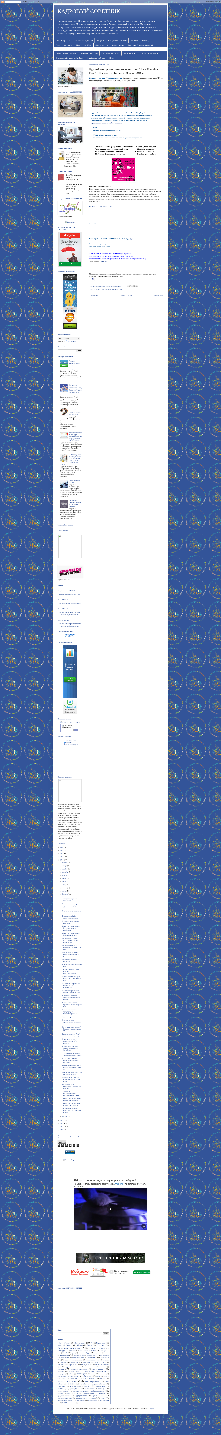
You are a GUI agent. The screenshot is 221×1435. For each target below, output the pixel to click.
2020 (62, 847)
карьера (61, 1369)
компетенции (97, 1369)
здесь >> (103, 261)
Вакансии (134, 40)
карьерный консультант (79, 1369)
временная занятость (92, 1360)
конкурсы (61, 1371)
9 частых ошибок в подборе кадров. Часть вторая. (71, 1104)
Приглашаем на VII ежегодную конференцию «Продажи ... (71, 1086)
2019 (62, 850)
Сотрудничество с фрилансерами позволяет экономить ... (71, 1022)
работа (86, 1386)
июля (64, 878)
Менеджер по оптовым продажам (69, 960)
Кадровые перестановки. (70, 1017)
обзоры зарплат (73, 1376)
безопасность (91, 1355)
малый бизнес (74, 1371)
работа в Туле (100, 1386)
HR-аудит (100, 40)
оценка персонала (89, 1378)
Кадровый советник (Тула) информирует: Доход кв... (72, 1035)
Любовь (92, 1348)
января (64, 1116)
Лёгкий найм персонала (83, 40)
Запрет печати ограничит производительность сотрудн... (70, 1060)
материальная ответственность (95, 1371)
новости (102, 1374)
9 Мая (59, 1343)
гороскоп (63, 1362)
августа (65, 875)
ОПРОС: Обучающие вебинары (70, 603)
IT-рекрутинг (100, 1343)
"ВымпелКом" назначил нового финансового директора (75, 503)
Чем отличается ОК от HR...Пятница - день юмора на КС (69, 940)
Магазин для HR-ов (84, 45)
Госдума (89, 1345)
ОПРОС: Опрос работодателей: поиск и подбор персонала (70, 613)
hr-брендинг (68, 1345)
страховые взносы (88, 1393)
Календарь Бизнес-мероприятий (140, 45)
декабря (65, 863)
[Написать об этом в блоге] (130, 286)
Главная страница (63, 40)
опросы (106, 1376)
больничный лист (78, 1358)
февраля (65, 894)
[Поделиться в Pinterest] (137, 286)
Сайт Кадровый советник (66, 53)
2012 (62, 1130)
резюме (61, 1388)
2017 (62, 857)
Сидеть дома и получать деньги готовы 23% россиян (70, 1041)
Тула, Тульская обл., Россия (113, 289)
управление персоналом (85, 1398)
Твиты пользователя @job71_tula (69, 594)
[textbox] (124, 83)
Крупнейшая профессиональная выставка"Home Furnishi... (71, 1093)
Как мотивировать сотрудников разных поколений (69, 899)
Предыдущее (158, 295)
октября (65, 869)
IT (91, 1343)
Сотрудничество (101, 45)
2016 (62, 860)
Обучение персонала (64, 45)
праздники (61, 1386)
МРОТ (103, 1348)
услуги (103, 1398)
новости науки (62, 1376)
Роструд (93, 1350)
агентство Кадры (84, 1353)
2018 (62, 853)
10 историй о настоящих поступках (70, 922)
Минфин (73, 1351)
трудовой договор (64, 1396)
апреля (64, 888)
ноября (64, 866)
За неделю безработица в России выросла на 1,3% (71, 991)
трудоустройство (81, 1395)
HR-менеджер (80, 1342)
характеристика (92, 1400)
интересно (85, 1364)
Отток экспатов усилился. (74, 481)
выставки (106, 1360)
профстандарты (75, 1386)
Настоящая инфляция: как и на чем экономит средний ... (71, 1067)
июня (64, 881)
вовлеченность (77, 1360)
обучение (87, 1376)
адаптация (98, 1353)
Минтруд (61, 1350)
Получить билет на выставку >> (102, 206)
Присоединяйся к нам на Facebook (69, 58)
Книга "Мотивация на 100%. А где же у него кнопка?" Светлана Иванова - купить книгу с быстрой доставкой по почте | (73, 158)
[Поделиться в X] (132, 286)
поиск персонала (92, 1381)
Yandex (60, 1345)
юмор (64, 1402)
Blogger (151, 1408)
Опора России (83, 1351)
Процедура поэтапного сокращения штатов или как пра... (71, 998)
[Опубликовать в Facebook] (134, 286)
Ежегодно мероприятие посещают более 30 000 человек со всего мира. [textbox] (119, 121)
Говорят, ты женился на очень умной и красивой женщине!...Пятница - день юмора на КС (71, 390)
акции (107, 1353)
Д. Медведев (100, 1345)
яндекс (74, 1403)
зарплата (72, 1364)
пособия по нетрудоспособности (93, 1384)
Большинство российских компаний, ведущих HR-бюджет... (71, 1079)
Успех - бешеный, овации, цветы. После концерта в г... (71, 954)
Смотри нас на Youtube (111, 53)
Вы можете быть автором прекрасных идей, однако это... (71, 906)
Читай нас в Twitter (131, 53)
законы (60, 1364)
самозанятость (89, 1389)
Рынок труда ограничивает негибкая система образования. (75, 412)
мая (63, 885)
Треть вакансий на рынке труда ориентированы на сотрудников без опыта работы (75, 436)
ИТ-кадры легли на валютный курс (72, 965)
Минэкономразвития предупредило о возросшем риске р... (70, 1012)
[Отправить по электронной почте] (128, 286)
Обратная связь (118, 45)
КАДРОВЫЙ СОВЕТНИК (89, 11)
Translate (73, 341)
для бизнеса (99, 1362)
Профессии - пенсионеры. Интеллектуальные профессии (71, 928)
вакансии (91, 1357)
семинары (101, 1388)
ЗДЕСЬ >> (132, 239)
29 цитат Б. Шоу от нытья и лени (71, 912)
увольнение (98, 1395)
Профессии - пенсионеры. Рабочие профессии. (71, 934)
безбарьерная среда (79, 1355)
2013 (62, 1127)
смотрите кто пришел (80, 1391)
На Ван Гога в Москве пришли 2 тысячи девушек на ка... (72, 1005)
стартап (75, 1393)
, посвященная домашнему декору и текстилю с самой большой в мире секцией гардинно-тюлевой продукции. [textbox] (121, 115)
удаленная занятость (64, 1398)
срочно (68, 1393)
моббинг (71, 1374)
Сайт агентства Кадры (89, 53)
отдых (63, 1378)
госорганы (74, 1362)
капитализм (102, 1367)
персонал (72, 1381)
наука (93, 1374)
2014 (62, 1123)
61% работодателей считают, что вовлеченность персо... (72, 1054)
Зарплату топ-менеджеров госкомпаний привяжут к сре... (71, 978)
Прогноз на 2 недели (71, 745)
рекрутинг (74, 1388)
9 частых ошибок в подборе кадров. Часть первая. (71, 1099)
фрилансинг (81, 1400)
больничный (65, 1358)
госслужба (86, 1362)
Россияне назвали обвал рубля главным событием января (71, 1110)
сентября (65, 872)
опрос (98, 1376)
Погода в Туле (71, 740)
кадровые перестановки (73, 1367)
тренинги (102, 1393)
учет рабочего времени (65, 1400)
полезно (71, 1383)
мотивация (81, 1373)
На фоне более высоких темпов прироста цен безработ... (70, 1048)
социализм (60, 1393)
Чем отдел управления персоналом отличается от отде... (71, 947)
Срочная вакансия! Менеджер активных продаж (72, 1073)
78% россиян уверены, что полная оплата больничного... (71, 985)
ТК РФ (64, 1353)
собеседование (97, 1391)
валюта (67, 1360)
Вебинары (146, 40)
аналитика (64, 1355)
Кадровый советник (69, 1347)
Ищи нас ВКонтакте (150, 53)
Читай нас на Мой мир (96, 58)
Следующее (94, 295)
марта (64, 891)
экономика (104, 1400)
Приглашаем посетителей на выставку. (107, 123)
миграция (61, 1374)
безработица (104, 1355)
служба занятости (63, 1391)
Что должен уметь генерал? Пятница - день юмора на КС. (71, 1029)
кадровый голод (89, 1367)
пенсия (102, 1378)
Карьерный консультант (117, 40)
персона (60, 1381)
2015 (62, 1120)
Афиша (111, 58)
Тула (72, 1353)
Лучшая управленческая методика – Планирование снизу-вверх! (74, 365)
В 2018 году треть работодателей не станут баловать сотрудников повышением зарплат (70, 459)
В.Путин (80, 1345)
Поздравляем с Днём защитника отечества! (70, 917)
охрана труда (74, 1378)
